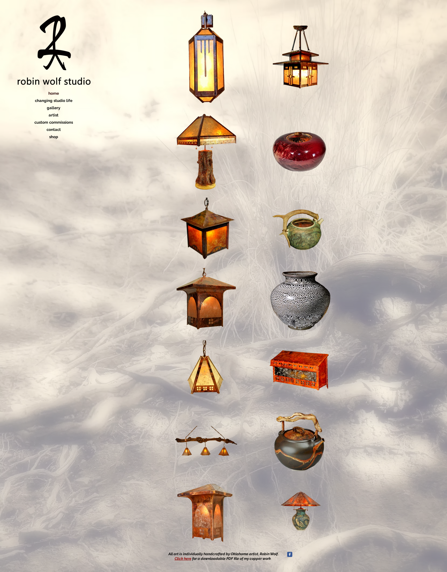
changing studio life (53, 100)
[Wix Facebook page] (289, 554)
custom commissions (53, 122)
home (53, 93)
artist (53, 115)
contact (54, 129)
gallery (53, 108)
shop (53, 137)
